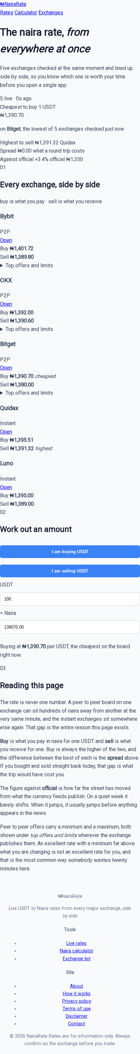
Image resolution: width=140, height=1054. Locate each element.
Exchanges (50, 12)
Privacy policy (76, 1001)
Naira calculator (76, 951)
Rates (6, 12)
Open (6, 240)
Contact (76, 1024)
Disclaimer (77, 1016)
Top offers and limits (29, 265)
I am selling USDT (70, 570)
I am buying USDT (70, 551)
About (76, 986)
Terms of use (77, 1009)
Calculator (26, 12)
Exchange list (77, 959)
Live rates (76, 943)
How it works (77, 993)
